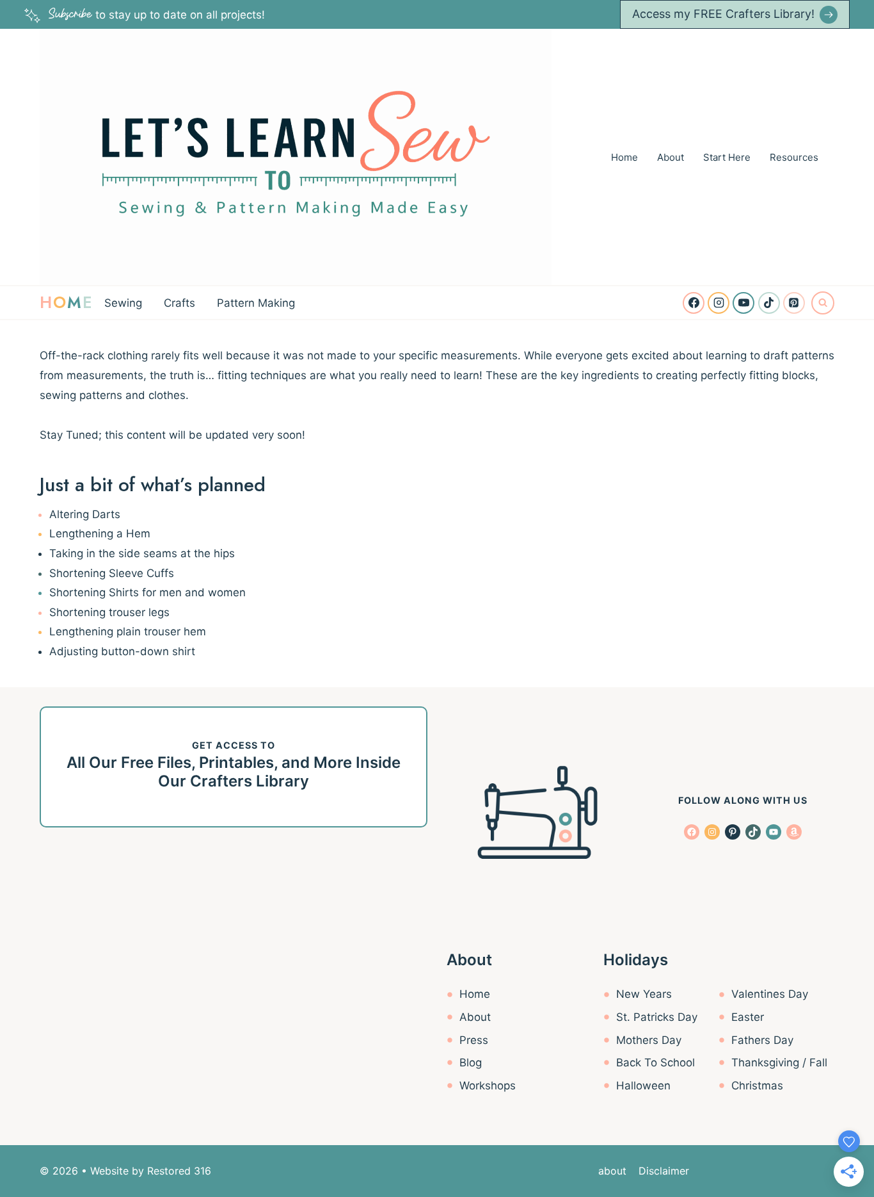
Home (624, 157)
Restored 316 (179, 1170)
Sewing (123, 303)
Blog (470, 1062)
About (670, 157)
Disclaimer (664, 1170)
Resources (794, 157)
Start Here (727, 157)
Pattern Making (256, 303)
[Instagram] (718, 303)
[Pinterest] (794, 303)
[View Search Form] (822, 302)
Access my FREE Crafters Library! (723, 13)
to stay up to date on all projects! (157, 14)
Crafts (179, 303)
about (612, 1170)
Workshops (487, 1085)
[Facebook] (693, 303)
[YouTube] (743, 303)
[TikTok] (769, 303)
